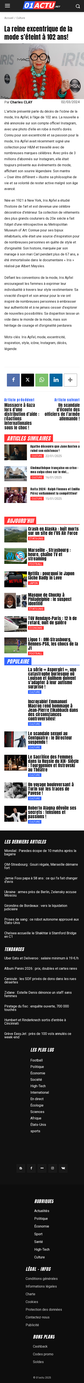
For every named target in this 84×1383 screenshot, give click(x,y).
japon (33, 583)
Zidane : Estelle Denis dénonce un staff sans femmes (38, 994)
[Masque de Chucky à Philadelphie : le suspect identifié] (15, 601)
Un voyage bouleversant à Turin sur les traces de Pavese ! (51, 788)
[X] (27, 380)
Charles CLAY (21, 102)
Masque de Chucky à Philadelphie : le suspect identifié (50, 599)
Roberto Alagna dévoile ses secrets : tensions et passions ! (52, 812)
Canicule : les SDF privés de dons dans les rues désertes (40, 980)
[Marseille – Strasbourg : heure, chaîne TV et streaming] (15, 556)
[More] (70, 380)
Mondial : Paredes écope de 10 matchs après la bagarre (40, 852)
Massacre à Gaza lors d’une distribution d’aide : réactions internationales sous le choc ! (21, 416)
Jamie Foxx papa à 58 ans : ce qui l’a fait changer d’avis (41, 880)
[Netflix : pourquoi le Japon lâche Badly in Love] (15, 579)
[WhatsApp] (41, 380)
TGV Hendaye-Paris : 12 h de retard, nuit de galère (52, 620)
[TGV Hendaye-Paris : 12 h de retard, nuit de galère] (15, 624)
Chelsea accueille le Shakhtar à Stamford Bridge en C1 (40, 935)
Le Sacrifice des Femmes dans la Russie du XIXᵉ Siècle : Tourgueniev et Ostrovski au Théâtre (53, 763)
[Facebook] (13, 380)
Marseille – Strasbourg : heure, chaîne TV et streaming (49, 554)
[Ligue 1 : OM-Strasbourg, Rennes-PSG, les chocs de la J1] (15, 645)
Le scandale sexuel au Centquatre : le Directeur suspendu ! (50, 737)
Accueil (8, 18)
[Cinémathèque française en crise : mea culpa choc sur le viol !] (15, 474)
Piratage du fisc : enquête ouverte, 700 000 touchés (36, 1008)
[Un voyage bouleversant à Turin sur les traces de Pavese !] (15, 790)
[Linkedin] (56, 380)
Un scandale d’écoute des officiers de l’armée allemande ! (62, 412)
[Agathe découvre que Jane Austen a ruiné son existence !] (15, 452)
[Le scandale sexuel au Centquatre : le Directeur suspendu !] (15, 739)
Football (35, 564)
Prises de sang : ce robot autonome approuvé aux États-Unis (41, 921)
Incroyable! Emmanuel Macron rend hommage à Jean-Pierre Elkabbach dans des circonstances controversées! (53, 710)
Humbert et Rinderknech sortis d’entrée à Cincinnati (35, 1021)
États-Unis (36, 538)
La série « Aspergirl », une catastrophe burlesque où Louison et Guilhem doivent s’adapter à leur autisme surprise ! (52, 678)
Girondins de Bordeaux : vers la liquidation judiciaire (35, 907)
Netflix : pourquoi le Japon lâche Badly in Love (51, 575)
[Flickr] (42, 1168)
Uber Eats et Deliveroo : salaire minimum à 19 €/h (41, 958)
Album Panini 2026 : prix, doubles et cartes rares (40, 968)
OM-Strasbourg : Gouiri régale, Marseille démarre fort (41, 866)
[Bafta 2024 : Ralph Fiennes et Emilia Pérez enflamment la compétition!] (15, 495)
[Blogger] (21, 1168)
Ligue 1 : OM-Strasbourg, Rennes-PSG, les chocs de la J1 (53, 643)
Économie (35, 628)
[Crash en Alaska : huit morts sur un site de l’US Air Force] (15, 535)
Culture (20, 18)
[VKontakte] (63, 1168)
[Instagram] (52, 1168)
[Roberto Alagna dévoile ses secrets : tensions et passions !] (15, 814)
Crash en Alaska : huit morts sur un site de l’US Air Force (53, 530)
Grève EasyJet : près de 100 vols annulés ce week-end (37, 1035)
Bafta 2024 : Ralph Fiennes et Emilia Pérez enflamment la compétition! (55, 491)
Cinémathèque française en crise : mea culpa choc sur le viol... (54, 470)
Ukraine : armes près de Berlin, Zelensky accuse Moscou (40, 893)
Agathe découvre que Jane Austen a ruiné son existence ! (55, 448)
